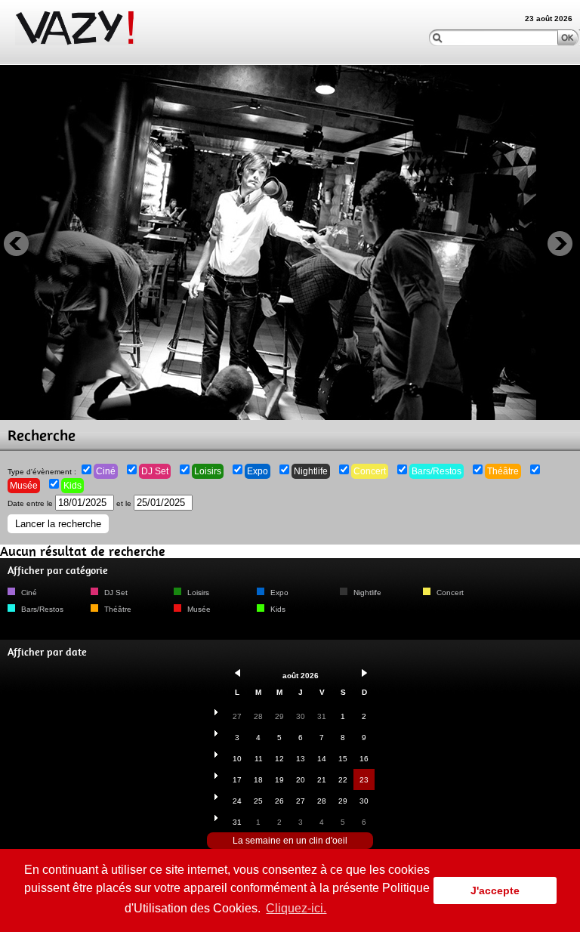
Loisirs (207, 471)
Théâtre (503, 471)
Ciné (106, 471)
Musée (24, 485)
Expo (257, 471)
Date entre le (31, 503)
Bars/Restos (436, 471)
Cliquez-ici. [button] (296, 908)
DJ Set (154, 471)
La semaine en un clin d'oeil (290, 840)
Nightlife (311, 471)
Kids (72, 485)
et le (125, 503)
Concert (369, 471)
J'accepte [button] (495, 890)
